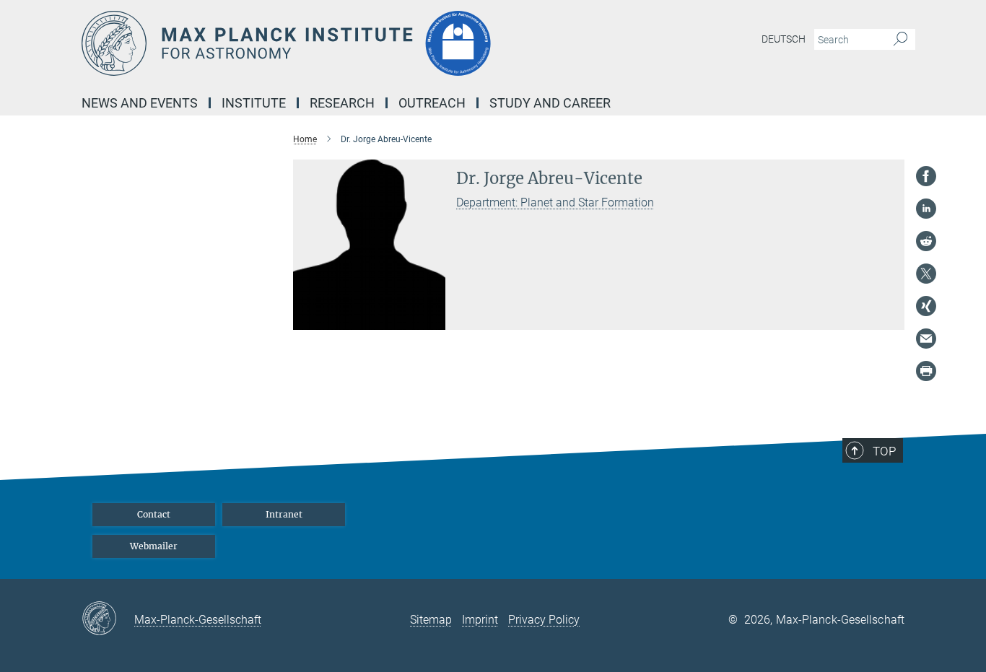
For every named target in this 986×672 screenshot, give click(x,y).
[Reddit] (926, 241)
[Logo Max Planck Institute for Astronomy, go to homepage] (352, 43)
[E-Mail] (926, 338)
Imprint (480, 620)
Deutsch (784, 39)
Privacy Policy (544, 620)
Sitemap (431, 620)
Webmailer (154, 546)
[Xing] (926, 306)
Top (884, 451)
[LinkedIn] (926, 208)
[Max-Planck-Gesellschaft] (108, 619)
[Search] (900, 40)
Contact (153, 514)
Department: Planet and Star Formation (555, 202)
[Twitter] (926, 273)
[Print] (926, 371)
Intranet (284, 514)
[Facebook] (926, 176)
